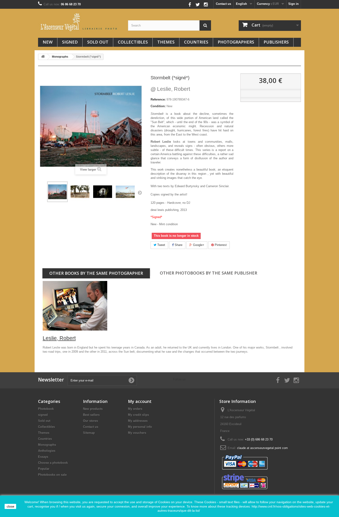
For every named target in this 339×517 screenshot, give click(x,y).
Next (139, 192)
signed (70, 42)
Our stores (90, 420)
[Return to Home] (43, 57)
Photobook (46, 409)
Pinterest (220, 245)
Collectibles (133, 42)
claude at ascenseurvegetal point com (262, 448)
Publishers (276, 42)
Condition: (158, 106)
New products (93, 409)
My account (140, 401)
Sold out (97, 42)
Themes (166, 42)
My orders (135, 409)
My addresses (138, 420)
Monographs (47, 444)
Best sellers (91, 415)
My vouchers (137, 432)
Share (178, 245)
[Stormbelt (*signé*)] (57, 191)
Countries (196, 42)
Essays (43, 456)
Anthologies (46, 450)
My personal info (140, 426)
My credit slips (138, 415)
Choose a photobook (53, 462)
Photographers (236, 42)
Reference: (158, 99)
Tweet (160, 245)
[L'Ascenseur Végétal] (79, 22)
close (10, 506)
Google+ (198, 245)
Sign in (293, 4)
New (48, 42)
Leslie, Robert (170, 89)
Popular (43, 468)
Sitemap (89, 432)
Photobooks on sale (52, 474)
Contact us (223, 4)
